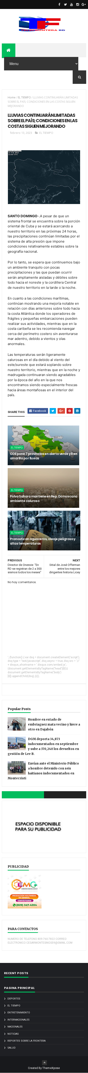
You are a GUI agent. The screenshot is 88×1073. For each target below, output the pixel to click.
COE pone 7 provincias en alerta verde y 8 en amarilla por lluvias (43, 456)
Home (12, 97)
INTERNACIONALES (18, 1019)
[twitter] (65, 4)
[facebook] (59, 4)
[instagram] (77, 4)
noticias (13, 1033)
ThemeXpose (51, 1068)
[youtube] (71, 4)
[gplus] (83, 4)
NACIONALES (15, 1026)
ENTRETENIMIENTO (18, 1012)
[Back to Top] (44, 1062)
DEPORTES (13, 998)
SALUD (11, 1047)
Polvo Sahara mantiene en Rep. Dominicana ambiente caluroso (43, 498)
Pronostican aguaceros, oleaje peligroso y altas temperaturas (42, 541)
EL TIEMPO (24, 97)
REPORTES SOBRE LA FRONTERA (26, 1040)
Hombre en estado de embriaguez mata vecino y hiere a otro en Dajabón (54, 724)
